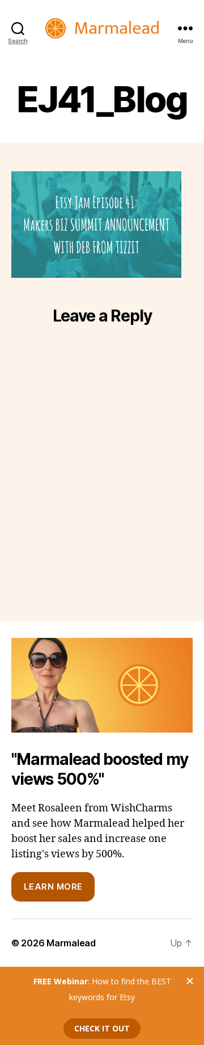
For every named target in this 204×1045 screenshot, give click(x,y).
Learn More (53, 886)
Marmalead (71, 943)
